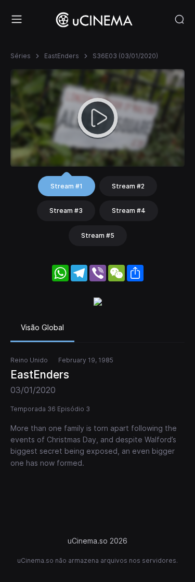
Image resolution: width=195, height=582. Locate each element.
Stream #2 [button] (128, 186)
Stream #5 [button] (97, 235)
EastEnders (61, 56)
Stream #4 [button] (129, 210)
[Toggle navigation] (16, 19)
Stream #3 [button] (66, 210)
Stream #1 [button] (66, 186)
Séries (20, 56)
